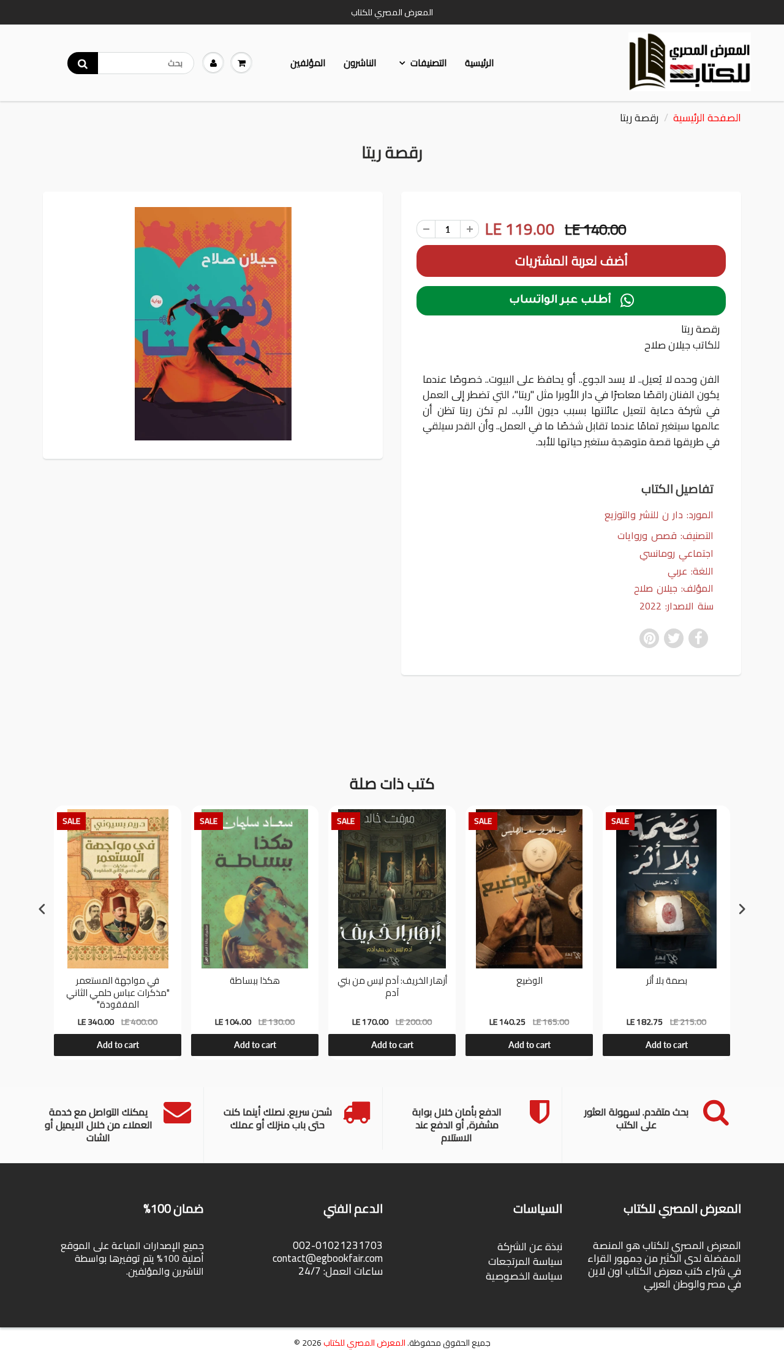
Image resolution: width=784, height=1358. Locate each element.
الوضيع (529, 982)
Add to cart (118, 1044)
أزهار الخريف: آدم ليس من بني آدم (392, 988)
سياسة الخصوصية (524, 1276)
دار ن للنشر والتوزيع (644, 514)
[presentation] (42, 908)
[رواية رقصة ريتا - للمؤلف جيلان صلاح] (213, 323)
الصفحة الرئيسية (707, 117)
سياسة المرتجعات (525, 1261)
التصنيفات (428, 63)
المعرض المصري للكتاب (364, 1343)
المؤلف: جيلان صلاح (674, 588)
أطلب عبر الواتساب (571, 301)
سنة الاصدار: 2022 (676, 606)
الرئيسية (479, 63)
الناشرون (360, 63)
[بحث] (82, 63)
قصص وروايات (647, 535)
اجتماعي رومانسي (676, 553)
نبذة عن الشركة (529, 1246)
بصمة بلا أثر (666, 982)
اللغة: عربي (691, 571)
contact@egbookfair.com (328, 1258)
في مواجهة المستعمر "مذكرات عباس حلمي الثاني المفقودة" (118, 993)
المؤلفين (307, 63)
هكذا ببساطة (255, 982)
